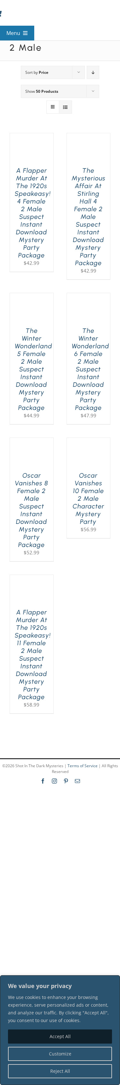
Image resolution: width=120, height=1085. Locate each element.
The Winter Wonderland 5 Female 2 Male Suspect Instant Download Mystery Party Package (33, 369)
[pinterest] (65, 781)
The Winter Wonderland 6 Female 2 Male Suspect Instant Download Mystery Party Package (90, 369)
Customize (60, 1054)
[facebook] (42, 781)
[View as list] (65, 107)
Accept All (60, 1036)
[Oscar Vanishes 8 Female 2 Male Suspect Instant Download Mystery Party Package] (31, 441)
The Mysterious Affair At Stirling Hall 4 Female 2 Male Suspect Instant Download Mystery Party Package (89, 217)
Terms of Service (83, 765)
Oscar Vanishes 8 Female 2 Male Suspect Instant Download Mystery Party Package (31, 510)
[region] (60, 1030)
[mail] (77, 781)
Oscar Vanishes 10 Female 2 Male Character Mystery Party (88, 498)
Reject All (60, 1071)
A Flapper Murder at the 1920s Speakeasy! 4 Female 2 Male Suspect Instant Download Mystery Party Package (33, 213)
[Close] (113, 981)
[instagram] (54, 781)
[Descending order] (93, 72)
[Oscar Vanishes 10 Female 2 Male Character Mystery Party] (88, 441)
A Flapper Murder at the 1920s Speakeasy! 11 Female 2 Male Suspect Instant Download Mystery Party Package (33, 654)
